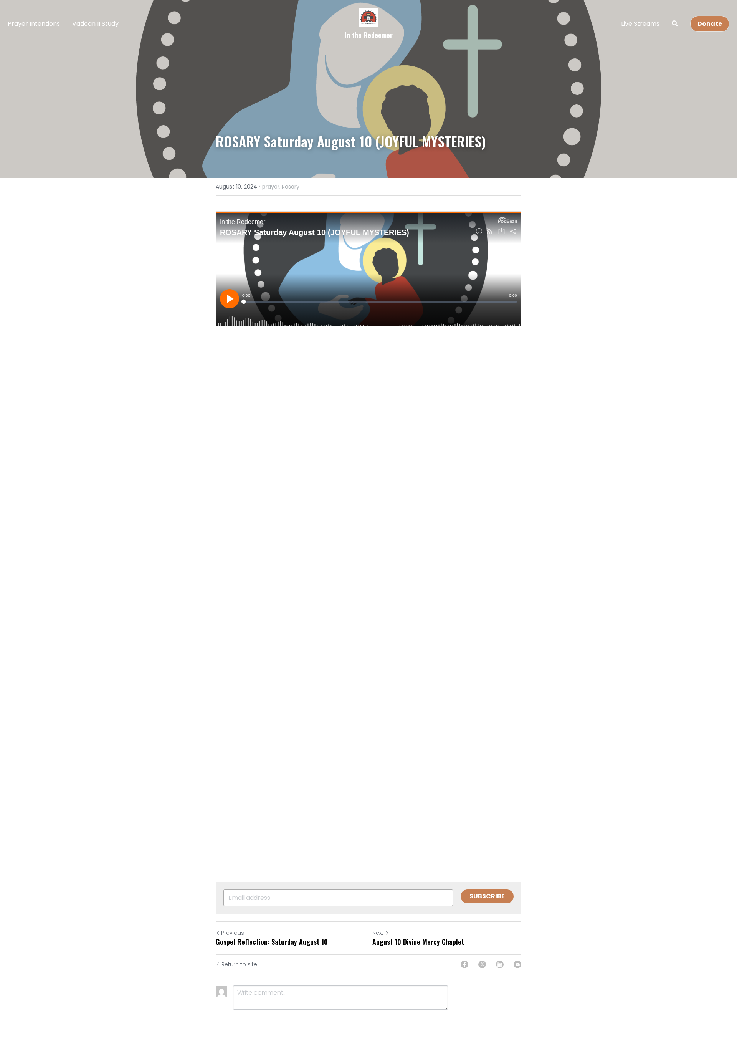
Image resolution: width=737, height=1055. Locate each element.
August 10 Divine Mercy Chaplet (418, 941)
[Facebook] (464, 964)
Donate (709, 23)
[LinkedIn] (500, 964)
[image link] (368, 16)
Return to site (239, 964)
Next (377, 933)
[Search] (675, 23)
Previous (232, 933)
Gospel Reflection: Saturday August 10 (272, 941)
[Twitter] (482, 964)
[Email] (517, 964)
